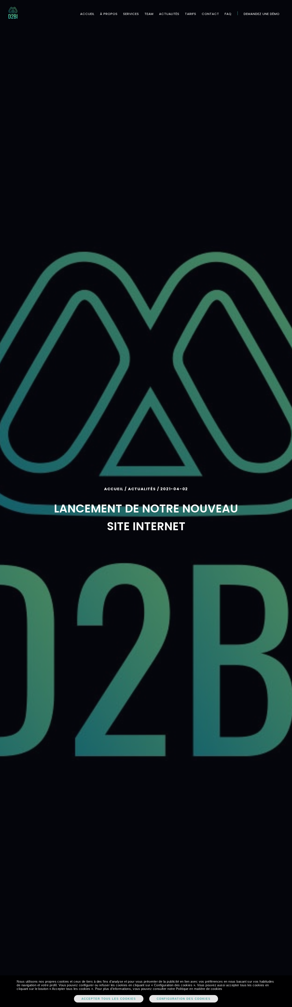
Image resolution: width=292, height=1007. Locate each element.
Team (149, 14)
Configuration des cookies (184, 998)
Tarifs (190, 14)
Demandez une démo (262, 14)
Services (131, 14)
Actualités (169, 14)
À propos (109, 14)
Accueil (87, 14)
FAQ (228, 14)
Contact (210, 14)
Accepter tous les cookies (108, 998)
